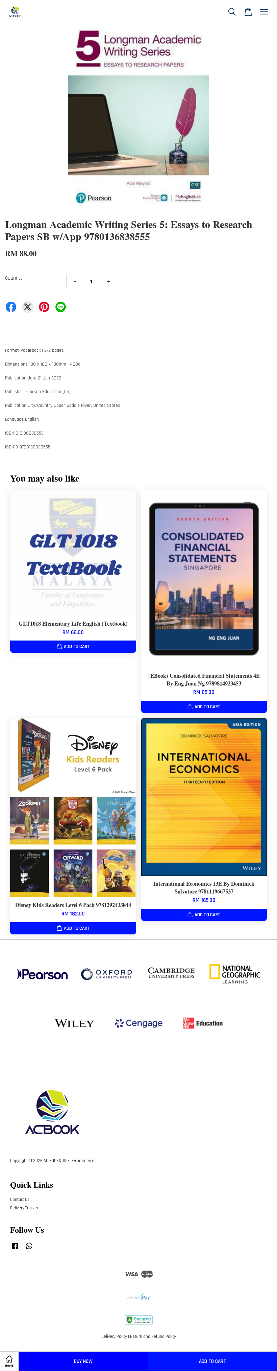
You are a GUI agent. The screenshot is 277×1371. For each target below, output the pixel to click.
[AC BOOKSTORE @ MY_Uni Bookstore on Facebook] (15, 1249)
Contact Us (19, 1199)
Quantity (14, 278)
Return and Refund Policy (153, 1336)
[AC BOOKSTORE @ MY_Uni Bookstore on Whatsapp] (29, 1249)
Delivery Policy (114, 1336)
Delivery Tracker (24, 1208)
